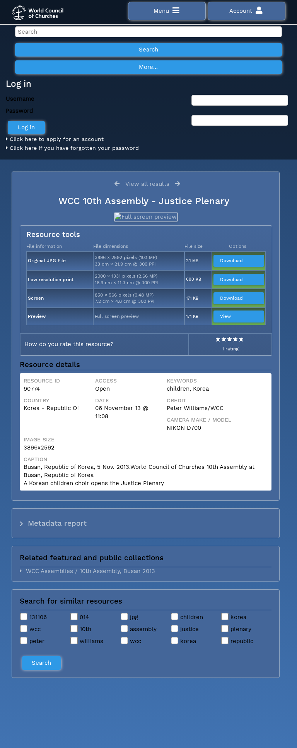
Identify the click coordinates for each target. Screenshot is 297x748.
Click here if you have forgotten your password (73, 148)
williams (90, 641)
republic (241, 641)
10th (84, 629)
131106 (37, 617)
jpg (133, 617)
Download (231, 260)
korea (237, 617)
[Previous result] (117, 184)
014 (83, 617)
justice (188, 629)
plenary (240, 629)
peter (35, 641)
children (190, 617)
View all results (147, 183)
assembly (142, 629)
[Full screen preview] (145, 217)
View (225, 316)
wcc (34, 629)
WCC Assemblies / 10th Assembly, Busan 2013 (88, 571)
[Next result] (178, 184)
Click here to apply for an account (56, 139)
